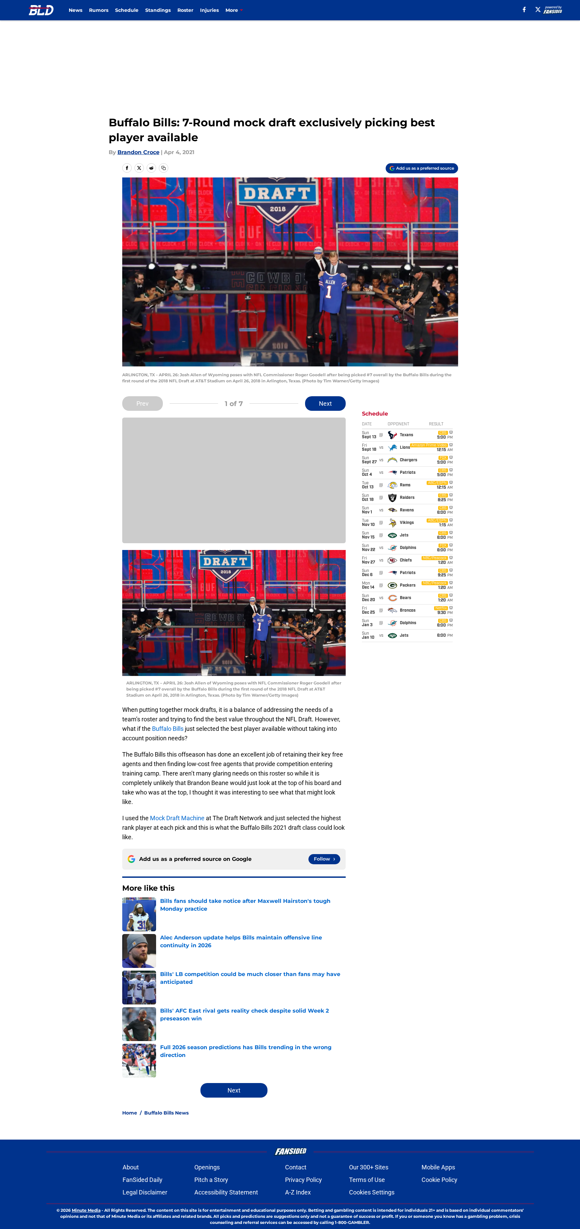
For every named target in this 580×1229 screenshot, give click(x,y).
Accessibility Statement (226, 1192)
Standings (158, 10)
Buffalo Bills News (166, 1113)
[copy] (163, 168)
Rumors (98, 10)
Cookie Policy (439, 1179)
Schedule (126, 10)
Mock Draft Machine (177, 818)
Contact (295, 1167)
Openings (207, 1167)
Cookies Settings (371, 1192)
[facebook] (524, 9)
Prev (142, 403)
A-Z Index (298, 1192)
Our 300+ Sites (368, 1167)
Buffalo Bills (168, 728)
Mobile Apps (438, 1167)
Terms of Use (367, 1179)
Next (325, 403)
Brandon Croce (138, 152)
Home (129, 1113)
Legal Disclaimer (145, 1192)
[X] (538, 9)
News (75, 10)
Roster (185, 10)
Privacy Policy (303, 1179)
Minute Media (86, 1210)
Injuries (209, 10)
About (131, 1167)
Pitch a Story (211, 1179)
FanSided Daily (143, 1179)
